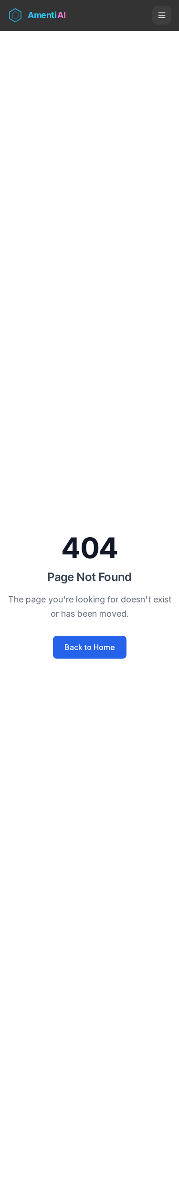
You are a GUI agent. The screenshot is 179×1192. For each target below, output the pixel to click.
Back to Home (89, 647)
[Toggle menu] (161, 15)
